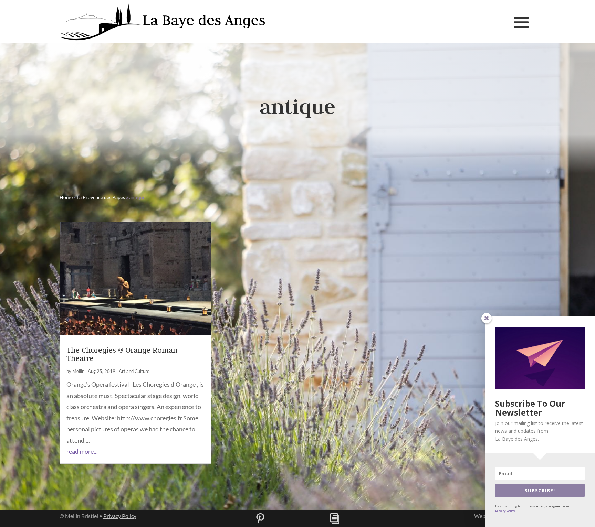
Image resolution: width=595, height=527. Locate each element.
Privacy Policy (119, 516)
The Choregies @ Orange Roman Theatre (121, 354)
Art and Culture (134, 371)
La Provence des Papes (101, 197)
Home (66, 197)
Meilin (78, 371)
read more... (82, 451)
